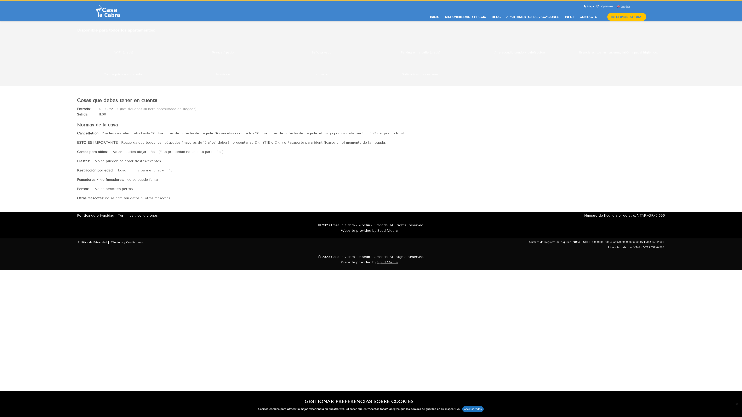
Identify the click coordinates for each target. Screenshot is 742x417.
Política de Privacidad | (94, 242)
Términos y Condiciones (127, 242)
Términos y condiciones (138, 215)
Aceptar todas (473, 408)
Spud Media (387, 230)
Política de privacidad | (97, 215)
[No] (737, 404)
